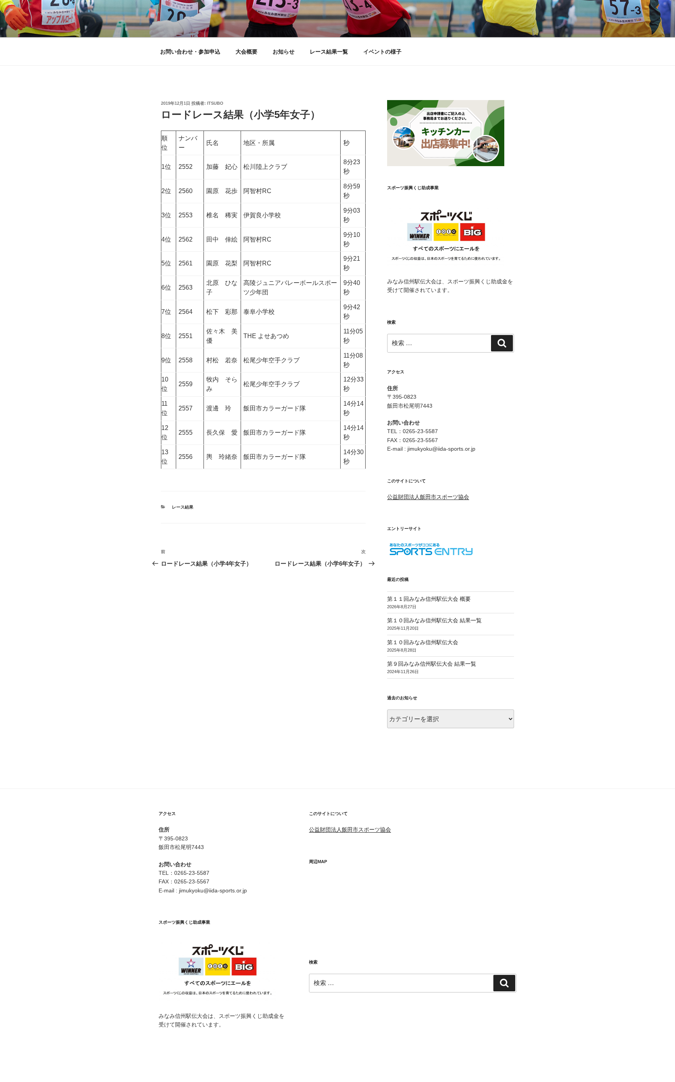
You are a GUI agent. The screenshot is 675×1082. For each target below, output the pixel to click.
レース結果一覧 (329, 51)
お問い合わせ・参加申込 (190, 51)
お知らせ (284, 51)
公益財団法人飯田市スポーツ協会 (428, 497)
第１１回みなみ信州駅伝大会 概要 (429, 599)
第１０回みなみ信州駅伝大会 (422, 642)
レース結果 (182, 507)
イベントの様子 (382, 51)
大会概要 (246, 51)
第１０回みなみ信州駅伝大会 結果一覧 (434, 620)
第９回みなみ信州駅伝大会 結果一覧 (431, 664)
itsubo (215, 103)
